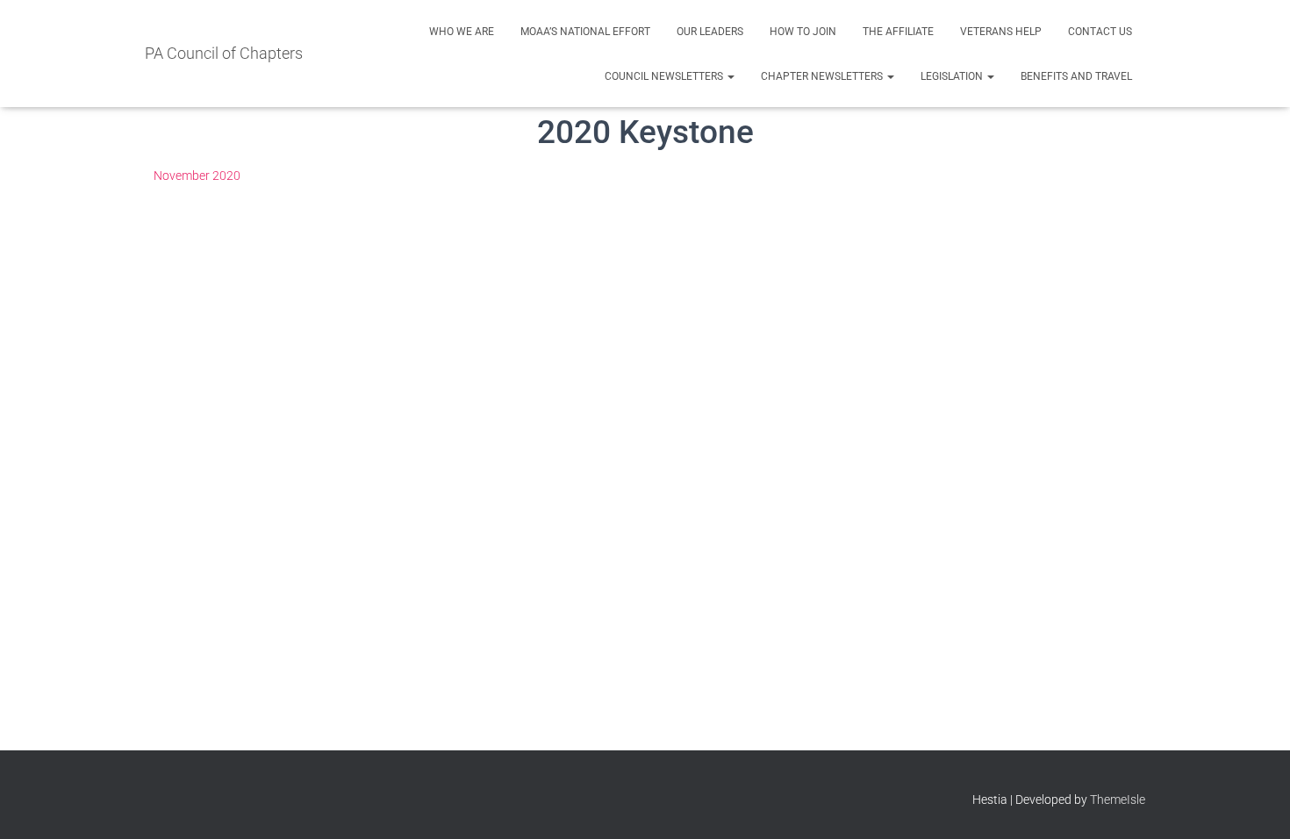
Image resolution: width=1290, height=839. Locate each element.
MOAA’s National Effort (585, 31)
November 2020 (197, 176)
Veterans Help (1001, 31)
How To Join (803, 31)
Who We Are (461, 31)
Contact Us (1100, 31)
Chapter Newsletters (823, 76)
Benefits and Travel (1076, 76)
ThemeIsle (1117, 799)
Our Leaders (710, 31)
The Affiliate (898, 31)
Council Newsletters (665, 76)
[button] (730, 76)
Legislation (953, 76)
